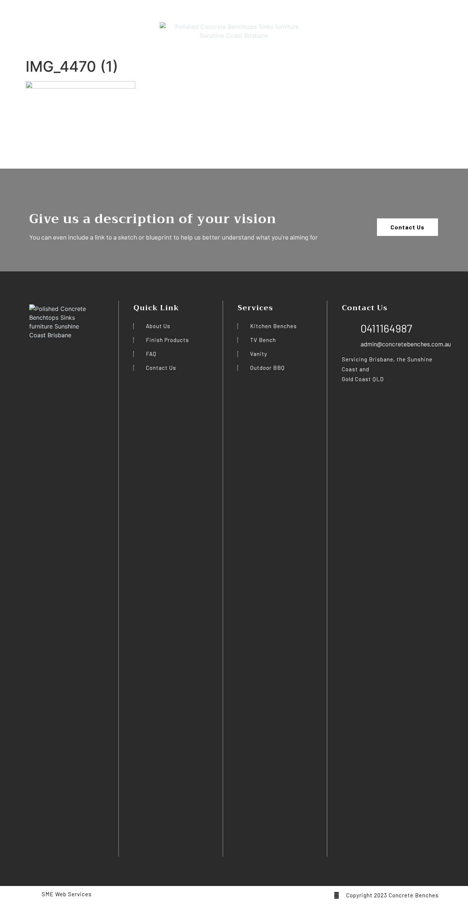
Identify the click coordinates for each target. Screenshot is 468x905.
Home (18, 27)
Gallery (83, 27)
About (41, 27)
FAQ (62, 27)
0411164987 (447, 24)
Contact (108, 27)
